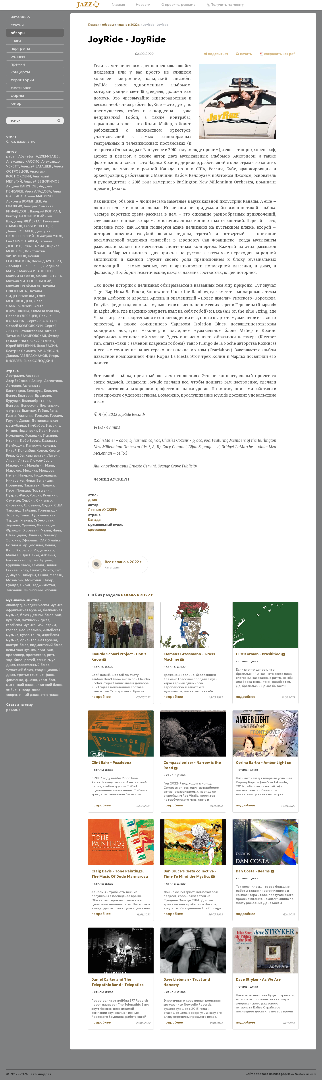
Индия (11, 430)
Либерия (28, 575)
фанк (49, 675)
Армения (13, 385)
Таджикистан (43, 585)
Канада (48, 445)
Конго (48, 570)
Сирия (25, 585)
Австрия (32, 376)
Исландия (33, 435)
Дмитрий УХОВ (49, 236)
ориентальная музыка (38, 640)
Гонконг (41, 415)
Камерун (33, 445)
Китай (11, 450)
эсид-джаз (31, 690)
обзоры (108, 25)
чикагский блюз (48, 685)
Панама (47, 485)
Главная (118, 4)
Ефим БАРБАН (34, 246)
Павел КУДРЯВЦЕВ (21, 316)
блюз (10, 141)
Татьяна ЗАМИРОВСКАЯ (26, 336)
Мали (49, 465)
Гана (53, 411)
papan (11, 156)
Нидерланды (45, 475)
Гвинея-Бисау (17, 570)
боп (16, 620)
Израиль (53, 425)
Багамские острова (22, 560)
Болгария (25, 395)
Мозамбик (14, 580)
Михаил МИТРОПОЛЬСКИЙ (28, 281)
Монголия (33, 580)
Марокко (13, 470)
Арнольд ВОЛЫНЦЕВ (23, 201)
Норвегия (14, 485)
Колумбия (26, 450)
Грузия (11, 420)
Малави (56, 575)
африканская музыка (23, 610)
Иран (53, 430)
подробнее (101, 697)
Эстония (13, 540)
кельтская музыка (21, 650)
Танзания (14, 590)
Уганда (26, 520)
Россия (35, 495)
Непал (11, 475)
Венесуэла (30, 405)
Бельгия (50, 391)
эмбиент (13, 690)
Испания (50, 435)
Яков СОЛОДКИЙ (38, 361)
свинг (41, 660)
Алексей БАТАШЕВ (36, 166)
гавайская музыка (21, 625)
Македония (15, 465)
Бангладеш (15, 391)
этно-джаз (49, 695)
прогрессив (35, 655)
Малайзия (35, 465)
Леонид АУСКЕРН (46, 261)
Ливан (11, 460)
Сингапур (44, 500)
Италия (12, 440)
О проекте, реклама (178, 4)
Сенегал (13, 500)
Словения (32, 505)
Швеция (34, 535)
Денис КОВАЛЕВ (19, 231)
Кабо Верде (30, 440)
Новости (143, 4)
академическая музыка (43, 605)
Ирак (43, 430)
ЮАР (42, 540)
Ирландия (14, 435)
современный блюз (33, 665)
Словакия (14, 505)
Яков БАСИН (47, 346)
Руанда (12, 585)
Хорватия (31, 530)
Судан (47, 505)
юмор (16, 103)
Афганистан (32, 385)
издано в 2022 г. (128, 25)
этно (31, 141)
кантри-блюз (17, 645)
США (58, 505)
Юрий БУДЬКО (42, 341)
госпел (11, 630)
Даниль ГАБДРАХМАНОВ (26, 356)
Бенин (11, 395)
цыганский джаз (20, 685)
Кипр (10, 550)
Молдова (46, 470)
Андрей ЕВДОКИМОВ (42, 181)
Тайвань (29, 510)
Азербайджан (18, 381)
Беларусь (34, 391)
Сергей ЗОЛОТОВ (42, 321)
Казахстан (51, 440)
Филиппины (33, 590)
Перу (10, 490)
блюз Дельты (31, 615)
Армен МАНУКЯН (38, 196)
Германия (25, 415)
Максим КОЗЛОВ (20, 276)
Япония (50, 590)
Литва (23, 460)
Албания (48, 555)
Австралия (15, 376)
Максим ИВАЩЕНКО (36, 271)
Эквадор (50, 535)
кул (9, 620)
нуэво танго (30, 635)
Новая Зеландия (39, 480)
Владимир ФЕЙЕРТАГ (23, 221)
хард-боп (47, 680)
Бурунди (13, 401)
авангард (14, 605)
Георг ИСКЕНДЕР (38, 226)
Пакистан (32, 485)
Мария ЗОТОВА (49, 276)
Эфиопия (29, 540)
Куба (20, 455)
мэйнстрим (46, 625)
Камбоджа (15, 445)
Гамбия (38, 565)
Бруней (46, 560)
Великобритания (36, 401)
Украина (13, 525)
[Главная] (89, 4)
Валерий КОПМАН (45, 211)
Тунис (25, 515)
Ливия (43, 575)
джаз (21, 141)
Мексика (30, 470)
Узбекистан (43, 520)
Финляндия (46, 525)
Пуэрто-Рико (17, 495)
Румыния (50, 495)
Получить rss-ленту (227, 4)
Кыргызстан (35, 455)
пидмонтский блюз (46, 645)
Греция (56, 415)
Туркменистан (43, 515)
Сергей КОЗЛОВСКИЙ (24, 326)
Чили (57, 530)
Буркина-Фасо (18, 565)
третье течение (30, 675)
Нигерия (25, 475)
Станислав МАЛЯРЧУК (38, 331)
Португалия (41, 490)
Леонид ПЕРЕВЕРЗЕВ (23, 266)
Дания (24, 420)
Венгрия (12, 405)
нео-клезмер (30, 630)
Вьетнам (29, 411)
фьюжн (31, 680)
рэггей (29, 660)
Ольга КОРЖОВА (45, 311)
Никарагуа (15, 480)
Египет (35, 570)
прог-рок (45, 650)
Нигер (48, 580)
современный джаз (22, 695)
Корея (42, 450)
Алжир (36, 381)
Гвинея (51, 565)
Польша (23, 490)
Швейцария (16, 535)
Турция (12, 520)
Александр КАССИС (23, 161)
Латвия (53, 455)
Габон (43, 411)
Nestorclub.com (305, 1074)
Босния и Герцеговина (24, 545)
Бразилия (43, 395)
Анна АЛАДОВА (38, 191)
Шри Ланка (29, 555)
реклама (13, 710)
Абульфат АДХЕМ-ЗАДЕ (38, 156)
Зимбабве (36, 425)
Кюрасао (24, 550)
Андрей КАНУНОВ (21, 186)
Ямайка (54, 540)
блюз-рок (52, 615)
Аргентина (53, 381)
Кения (50, 545)
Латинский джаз (35, 620)
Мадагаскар (43, 550)
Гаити (11, 415)
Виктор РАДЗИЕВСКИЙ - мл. (29, 216)
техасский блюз (19, 670)
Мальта (12, 555)
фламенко (14, 680)
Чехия (46, 530)
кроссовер (15, 655)
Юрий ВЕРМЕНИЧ (20, 346)
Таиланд (13, 510)
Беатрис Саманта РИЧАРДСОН (32, 351)
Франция (13, 530)
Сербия (28, 500)
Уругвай (28, 525)
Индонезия (28, 430)
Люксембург (40, 460)
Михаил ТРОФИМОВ (23, 286)
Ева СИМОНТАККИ (21, 241)
